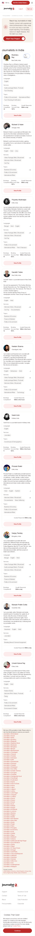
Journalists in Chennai (9, 754)
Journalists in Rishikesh (9, 837)
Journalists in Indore (9, 785)
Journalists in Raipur (9, 835)
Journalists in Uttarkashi (10, 855)
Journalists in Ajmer (8, 737)
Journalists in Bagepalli (9, 741)
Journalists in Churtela (9, 756)
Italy (12, 872)
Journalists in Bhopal (9, 748)
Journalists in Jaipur (9, 787)
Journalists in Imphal (9, 782)
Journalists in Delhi (8, 759)
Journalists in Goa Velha (10, 769)
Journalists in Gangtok (9, 765)
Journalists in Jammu (9, 791)
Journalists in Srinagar (9, 850)
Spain (19, 872)
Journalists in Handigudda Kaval (12, 776)
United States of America (9, 871)
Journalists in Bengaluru (10, 747)
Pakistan (16, 872)
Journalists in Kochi (8, 804)
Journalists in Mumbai (9, 813)
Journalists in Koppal (9, 807)
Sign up (29, 9)
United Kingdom (20, 871)
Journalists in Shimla (9, 844)
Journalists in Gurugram (10, 772)
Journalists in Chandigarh (10, 752)
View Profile (17, 115)
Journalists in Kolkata (9, 805)
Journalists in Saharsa (9, 839)
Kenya (26, 871)
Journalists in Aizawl (9, 736)
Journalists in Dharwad (9, 763)
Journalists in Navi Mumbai (10, 818)
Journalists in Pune (8, 831)
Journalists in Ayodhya (9, 739)
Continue (17, 930)
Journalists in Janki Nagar (10, 793)
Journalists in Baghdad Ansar (11, 743)
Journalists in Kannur (9, 798)
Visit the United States (20, 2)
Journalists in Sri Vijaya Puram (11, 848)
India (30, 871)
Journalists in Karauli (9, 802)
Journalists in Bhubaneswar (11, 750)
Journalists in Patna (8, 826)
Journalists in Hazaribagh (10, 778)
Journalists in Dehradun (10, 758)
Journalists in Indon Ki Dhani (11, 783)
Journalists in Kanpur (9, 800)
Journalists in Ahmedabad (10, 734)
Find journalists (6, 15)
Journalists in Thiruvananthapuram (13, 853)
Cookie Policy (16, 926)
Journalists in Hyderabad (10, 780)
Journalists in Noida (8, 822)
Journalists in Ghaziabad (10, 767)
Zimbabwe (24, 872)
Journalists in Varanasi (9, 859)
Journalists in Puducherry (10, 829)
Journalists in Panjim (9, 824)
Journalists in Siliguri (9, 846)
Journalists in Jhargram (9, 794)
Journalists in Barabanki (10, 745)
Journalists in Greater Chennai (12, 770)
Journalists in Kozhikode (10, 809)
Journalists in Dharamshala (10, 761)
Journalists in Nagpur (9, 815)
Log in (21, 9)
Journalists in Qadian (9, 833)
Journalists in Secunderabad (11, 842)
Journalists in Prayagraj (9, 828)
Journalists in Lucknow (9, 811)
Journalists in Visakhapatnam (11, 864)
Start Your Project (13, 39)
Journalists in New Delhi (10, 820)
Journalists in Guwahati (9, 774)
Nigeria (9, 872)
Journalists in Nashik (9, 817)
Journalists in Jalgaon (9, 789)
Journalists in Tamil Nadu (10, 851)
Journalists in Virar (8, 863)
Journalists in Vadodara (10, 857)
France (5, 872)
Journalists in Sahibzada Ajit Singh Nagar (14, 840)
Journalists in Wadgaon (10, 866)
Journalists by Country (16, 15)
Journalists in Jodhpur (9, 796)
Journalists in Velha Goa (10, 861)
